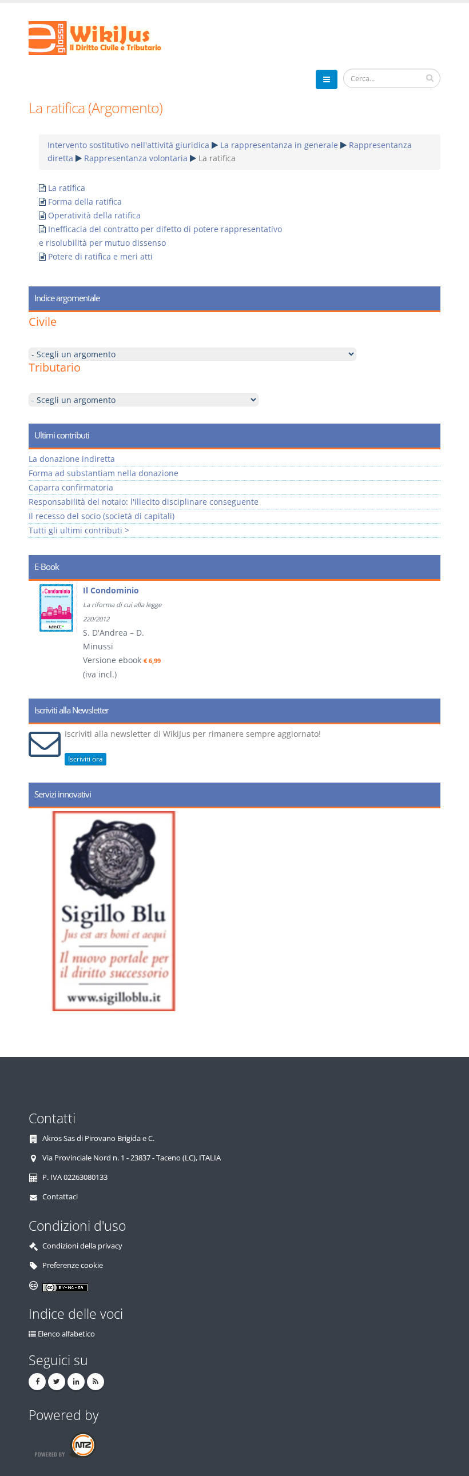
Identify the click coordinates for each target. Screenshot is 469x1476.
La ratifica (66, 187)
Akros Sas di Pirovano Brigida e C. (98, 1138)
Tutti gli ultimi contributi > (79, 530)
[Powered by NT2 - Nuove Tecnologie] (65, 1445)
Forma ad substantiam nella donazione (103, 473)
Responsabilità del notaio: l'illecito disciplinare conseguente (144, 501)
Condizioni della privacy (82, 1246)
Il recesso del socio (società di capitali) (101, 515)
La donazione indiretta (72, 458)
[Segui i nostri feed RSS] (95, 1381)
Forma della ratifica (85, 201)
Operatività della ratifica (94, 215)
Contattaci (60, 1197)
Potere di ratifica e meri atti (100, 256)
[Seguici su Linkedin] (76, 1381)
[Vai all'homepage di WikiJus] (104, 36)
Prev (41, 635)
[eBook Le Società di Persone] (82, 608)
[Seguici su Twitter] (56, 1381)
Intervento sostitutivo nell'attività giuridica (128, 144)
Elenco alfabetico (66, 1334)
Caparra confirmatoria (71, 487)
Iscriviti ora (85, 759)
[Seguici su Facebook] (37, 1381)
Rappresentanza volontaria (136, 158)
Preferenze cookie (72, 1265)
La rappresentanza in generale (279, 144)
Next (427, 635)
